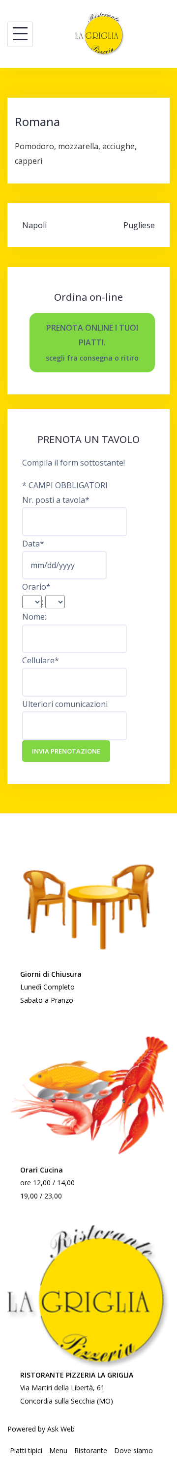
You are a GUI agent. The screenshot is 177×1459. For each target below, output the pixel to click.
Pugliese (139, 225)
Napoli (34, 225)
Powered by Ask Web (41, 1428)
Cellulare (40, 660)
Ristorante (90, 1450)
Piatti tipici (26, 1450)
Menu (58, 1450)
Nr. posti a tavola (55, 500)
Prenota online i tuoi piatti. (92, 342)
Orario (36, 586)
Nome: (34, 616)
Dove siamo (133, 1450)
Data (33, 543)
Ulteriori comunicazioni (65, 704)
